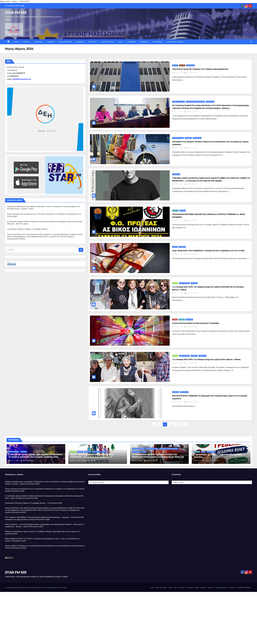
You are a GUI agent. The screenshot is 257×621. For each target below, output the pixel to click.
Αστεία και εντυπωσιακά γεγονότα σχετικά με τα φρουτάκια (195, 323)
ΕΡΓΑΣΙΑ (175, 246)
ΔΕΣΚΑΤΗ (80, 451)
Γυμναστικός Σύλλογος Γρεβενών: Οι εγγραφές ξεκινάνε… (28, 229)
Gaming (175, 319)
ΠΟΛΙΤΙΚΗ (50, 42)
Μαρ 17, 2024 (178, 402)
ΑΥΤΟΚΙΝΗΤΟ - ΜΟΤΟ (178, 137)
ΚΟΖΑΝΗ (142, 448)
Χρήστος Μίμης (192, 72)
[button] (251, 42)
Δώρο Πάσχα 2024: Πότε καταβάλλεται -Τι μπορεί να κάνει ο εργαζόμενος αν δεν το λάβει (208, 250)
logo (120, 42)
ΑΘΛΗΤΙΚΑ (39, 42)
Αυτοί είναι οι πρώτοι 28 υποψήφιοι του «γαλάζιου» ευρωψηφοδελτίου (200, 69)
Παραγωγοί (144, 42)
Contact (92, 42)
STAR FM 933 (15, 12)
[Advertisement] (60, 606)
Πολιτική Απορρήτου (221, 587)
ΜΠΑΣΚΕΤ (182, 210)
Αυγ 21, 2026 (14, 460)
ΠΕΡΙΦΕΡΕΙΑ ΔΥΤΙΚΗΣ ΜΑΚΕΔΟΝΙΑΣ (195, 101)
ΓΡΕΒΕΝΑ (175, 283)
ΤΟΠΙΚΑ (26, 42)
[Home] (8, 41)
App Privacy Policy (161, 587)
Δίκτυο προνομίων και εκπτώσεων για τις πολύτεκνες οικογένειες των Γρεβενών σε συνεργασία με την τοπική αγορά (91, 457)
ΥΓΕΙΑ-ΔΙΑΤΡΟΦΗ (65, 42)
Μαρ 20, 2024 (178, 220)
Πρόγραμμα (157, 42)
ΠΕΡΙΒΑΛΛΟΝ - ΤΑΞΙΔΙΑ (178, 101)
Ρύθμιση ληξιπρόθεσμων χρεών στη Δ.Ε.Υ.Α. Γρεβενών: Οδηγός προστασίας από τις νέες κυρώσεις (41, 531)
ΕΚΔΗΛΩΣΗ (80, 42)
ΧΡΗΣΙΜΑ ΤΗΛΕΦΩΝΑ (243, 587)
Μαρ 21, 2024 (178, 111)
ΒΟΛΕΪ (203, 451)
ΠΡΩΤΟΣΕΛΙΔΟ (190, 65)
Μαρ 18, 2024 (178, 293)
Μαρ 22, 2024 (178, 72)
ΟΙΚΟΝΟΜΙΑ (188, 137)
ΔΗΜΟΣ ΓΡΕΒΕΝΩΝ (184, 283)
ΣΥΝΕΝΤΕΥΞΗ (176, 174)
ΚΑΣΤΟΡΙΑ (135, 448)
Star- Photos (107, 42)
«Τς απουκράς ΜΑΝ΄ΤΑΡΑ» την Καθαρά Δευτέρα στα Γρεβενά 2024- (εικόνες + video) (206, 359)
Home (16, 42)
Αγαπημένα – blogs (175, 42)
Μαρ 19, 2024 (178, 254)
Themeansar (63, 587)
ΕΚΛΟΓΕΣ (175, 65)
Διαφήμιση (131, 42)
